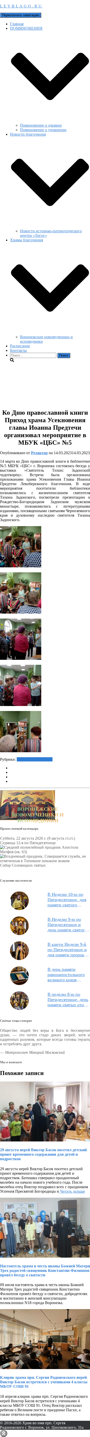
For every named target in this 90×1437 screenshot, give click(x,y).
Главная (17, 24)
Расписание (20, 346)
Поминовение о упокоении (43, 130)
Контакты (18, 350)
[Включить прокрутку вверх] (3, 1433)
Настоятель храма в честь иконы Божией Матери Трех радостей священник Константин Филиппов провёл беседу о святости (45, 1270)
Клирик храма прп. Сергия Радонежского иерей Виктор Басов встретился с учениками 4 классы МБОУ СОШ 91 (44, 1382)
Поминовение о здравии (41, 125)
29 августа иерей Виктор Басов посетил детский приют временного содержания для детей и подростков (43, 1154)
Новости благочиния (34, 759)
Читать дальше (72, 1191)
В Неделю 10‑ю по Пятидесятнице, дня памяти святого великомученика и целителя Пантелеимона (67, 900)
